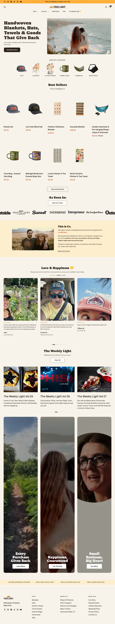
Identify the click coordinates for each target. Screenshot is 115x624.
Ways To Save (65, 609)
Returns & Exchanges (68, 606)
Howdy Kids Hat (81, 332)
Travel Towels (37, 609)
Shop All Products (66, 600)
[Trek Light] (57, 7)
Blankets (35, 600)
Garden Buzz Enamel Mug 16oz (47, 336)
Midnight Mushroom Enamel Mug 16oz (13, 332)
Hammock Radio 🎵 (67, 612)
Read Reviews (93, 603)
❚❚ (108, 51)
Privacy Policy (93, 612)
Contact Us (92, 615)
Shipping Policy (94, 609)
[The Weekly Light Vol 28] (57, 379)
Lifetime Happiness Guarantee (19, 582)
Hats (33, 603)
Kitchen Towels (37, 606)
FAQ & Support (65, 603)
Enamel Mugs (37, 612)
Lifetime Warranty (95, 606)
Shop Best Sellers (12, 50)
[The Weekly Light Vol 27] (94, 379)
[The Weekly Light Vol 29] (21, 379)
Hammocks (36, 615)
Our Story (92, 600)
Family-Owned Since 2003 (96, 582)
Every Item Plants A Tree (45, 582)
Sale (33, 618)
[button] (5, 7)
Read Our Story (64, 251)
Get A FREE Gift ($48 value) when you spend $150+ (57, 1)
